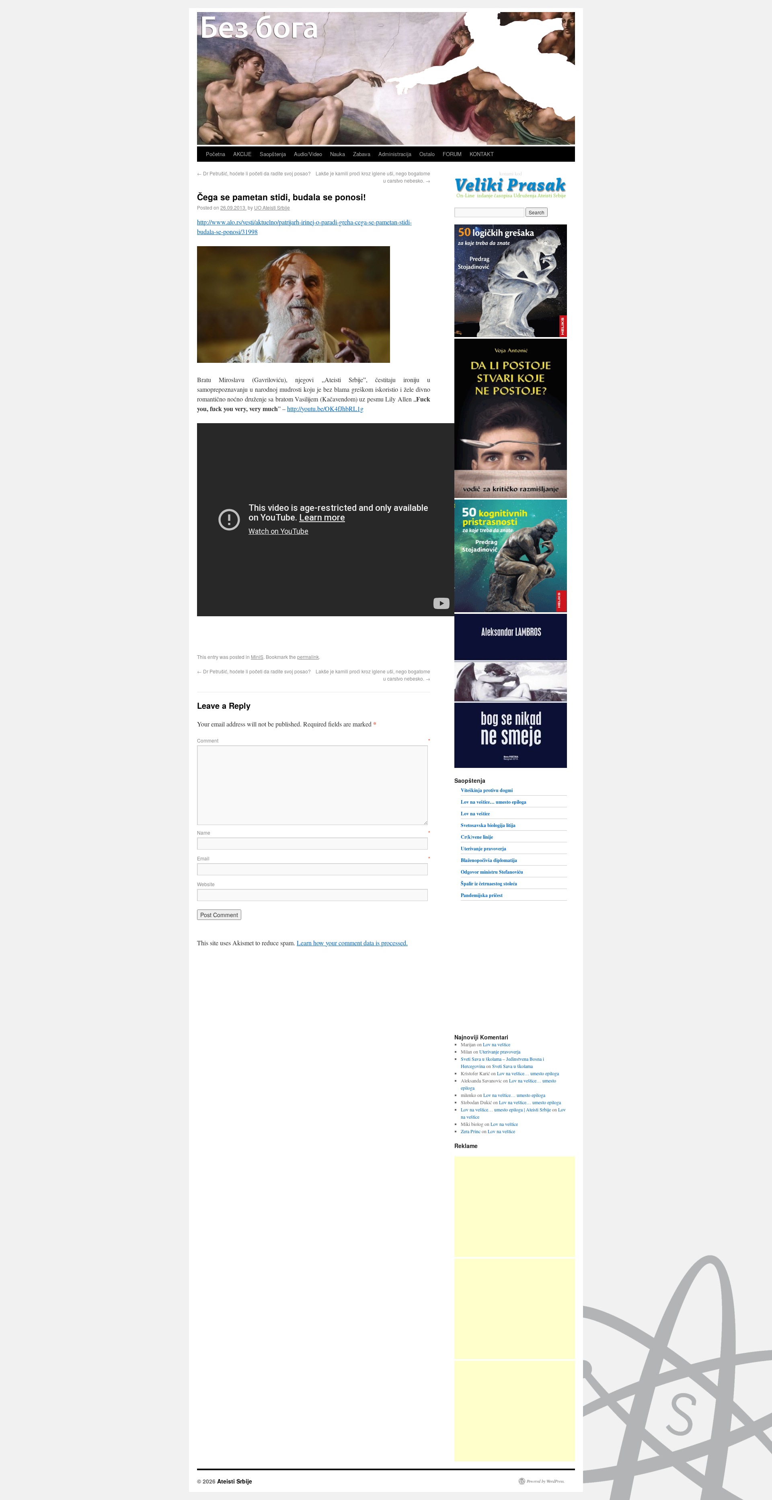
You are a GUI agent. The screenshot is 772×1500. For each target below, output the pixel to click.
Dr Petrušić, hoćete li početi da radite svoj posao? (254, 173)
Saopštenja (273, 154)
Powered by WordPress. (546, 1481)
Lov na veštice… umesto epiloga (493, 801)
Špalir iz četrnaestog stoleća (489, 883)
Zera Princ (470, 1131)
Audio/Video (308, 154)
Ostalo (427, 154)
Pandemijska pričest (482, 895)
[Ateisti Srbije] (386, 143)
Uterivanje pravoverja (483, 848)
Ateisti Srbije (234, 1481)
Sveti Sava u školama (512, 1066)
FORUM (452, 154)
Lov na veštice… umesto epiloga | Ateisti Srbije (506, 1109)
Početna (215, 154)
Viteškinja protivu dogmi (487, 790)
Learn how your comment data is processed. (352, 942)
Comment (313, 740)
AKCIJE (242, 154)
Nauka (337, 154)
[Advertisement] (514, 1206)
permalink (308, 656)
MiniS (257, 656)
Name (313, 832)
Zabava (361, 154)
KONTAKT (482, 154)
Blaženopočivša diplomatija (489, 860)
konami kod (510, 173)
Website (206, 884)
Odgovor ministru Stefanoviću (492, 871)
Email (313, 858)
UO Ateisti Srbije (272, 207)
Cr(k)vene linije (477, 836)
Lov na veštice (475, 813)
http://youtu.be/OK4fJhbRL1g (325, 408)
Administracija (394, 154)
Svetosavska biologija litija (488, 825)
